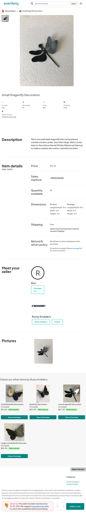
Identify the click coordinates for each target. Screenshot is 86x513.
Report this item (78, 469)
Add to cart (75, 506)
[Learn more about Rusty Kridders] (38, 306)
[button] (48, 3)
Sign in (73, 4)
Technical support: (73, 483)
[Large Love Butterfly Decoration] (14, 432)
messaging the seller (40, 506)
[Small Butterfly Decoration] (14, 393)
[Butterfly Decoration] (43, 393)
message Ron (77, 248)
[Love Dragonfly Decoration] (71, 393)
